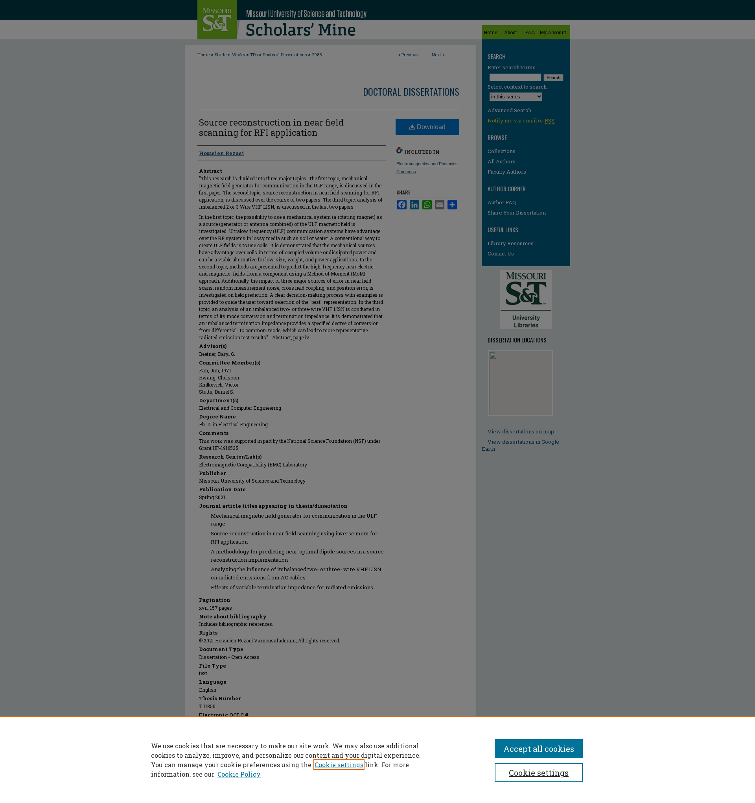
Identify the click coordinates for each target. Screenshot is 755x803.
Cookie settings (339, 764)
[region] (377, 759)
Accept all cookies (538, 749)
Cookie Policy (239, 774)
